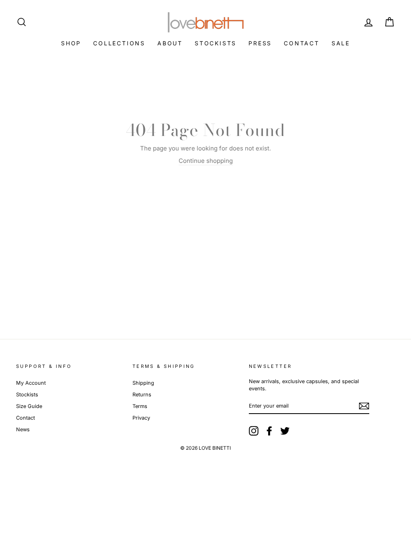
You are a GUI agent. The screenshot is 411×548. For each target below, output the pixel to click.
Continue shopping (206, 160)
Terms (139, 406)
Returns (141, 395)
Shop (71, 43)
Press (260, 43)
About (170, 43)
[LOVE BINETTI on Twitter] (285, 431)
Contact (301, 43)
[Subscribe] (364, 406)
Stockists (215, 43)
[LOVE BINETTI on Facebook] (269, 431)
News (23, 429)
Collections (119, 43)
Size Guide (29, 406)
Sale (341, 43)
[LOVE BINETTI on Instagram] (253, 431)
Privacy (141, 418)
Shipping (143, 383)
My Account (31, 383)
